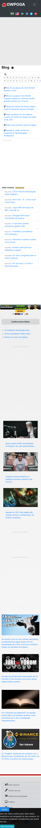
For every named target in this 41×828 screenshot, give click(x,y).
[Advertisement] (20, 40)
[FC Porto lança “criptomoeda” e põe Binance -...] (20, 739)
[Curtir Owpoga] (27, 14)
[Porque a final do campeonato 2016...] (20, 497)
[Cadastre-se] (20, 307)
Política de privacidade (17, 796)
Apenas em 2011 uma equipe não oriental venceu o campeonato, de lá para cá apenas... (20, 515)
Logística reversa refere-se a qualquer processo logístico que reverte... (19, 479)
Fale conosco (14, 785)
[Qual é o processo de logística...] (20, 461)
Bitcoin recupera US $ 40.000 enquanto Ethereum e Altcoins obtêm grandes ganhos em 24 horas (19, 98)
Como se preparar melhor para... (17, 334)
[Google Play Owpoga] (22, 14)
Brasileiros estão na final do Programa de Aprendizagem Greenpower (16, 133)
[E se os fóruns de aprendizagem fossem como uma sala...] (20, 663)
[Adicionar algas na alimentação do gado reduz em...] (20, 625)
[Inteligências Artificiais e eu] (20, 429)
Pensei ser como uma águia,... (16, 337)
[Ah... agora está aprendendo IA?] (20, 699)
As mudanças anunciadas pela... (17, 330)
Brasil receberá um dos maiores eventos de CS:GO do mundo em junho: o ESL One (20, 117)
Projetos (11, 802)
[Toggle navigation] (34, 4)
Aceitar (5, 809)
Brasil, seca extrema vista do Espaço (21, 125)
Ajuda (10, 807)
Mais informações (7, 826)
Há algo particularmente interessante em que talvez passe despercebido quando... (20, 679)
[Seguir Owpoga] (31, 14)
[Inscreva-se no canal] (35, 14)
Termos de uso (14, 790)
